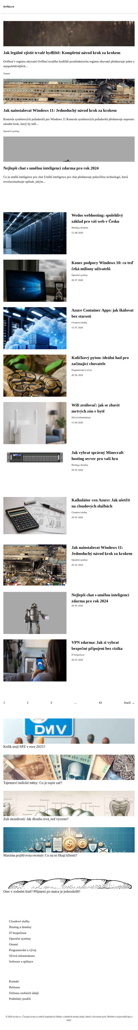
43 (100, 702)
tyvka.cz (8, 6)
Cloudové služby (79, 322)
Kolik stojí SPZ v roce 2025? (24, 746)
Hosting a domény (80, 228)
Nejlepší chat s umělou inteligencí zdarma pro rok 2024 (51, 168)
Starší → (129, 702)
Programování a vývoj (82, 370)
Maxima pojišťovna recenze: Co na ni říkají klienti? (40, 855)
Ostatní (6, 73)
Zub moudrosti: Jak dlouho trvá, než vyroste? (35, 819)
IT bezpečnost (78, 655)
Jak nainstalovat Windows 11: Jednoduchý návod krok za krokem (60, 110)
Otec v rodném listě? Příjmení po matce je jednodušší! (41, 891)
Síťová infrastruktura (81, 417)
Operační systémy (11, 131)
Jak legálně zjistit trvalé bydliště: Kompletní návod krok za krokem (61, 52)
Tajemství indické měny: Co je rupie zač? (32, 783)
